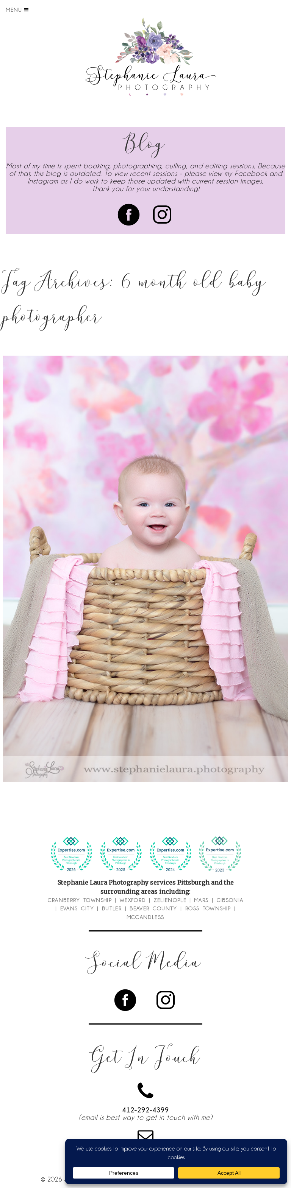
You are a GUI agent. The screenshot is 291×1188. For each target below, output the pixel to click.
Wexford (133, 900)
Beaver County (153, 908)
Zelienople (170, 900)
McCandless (145, 917)
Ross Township (208, 908)
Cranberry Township (80, 900)
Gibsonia (230, 900)
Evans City (77, 908)
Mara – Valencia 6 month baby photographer (144, 557)
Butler (112, 908)
